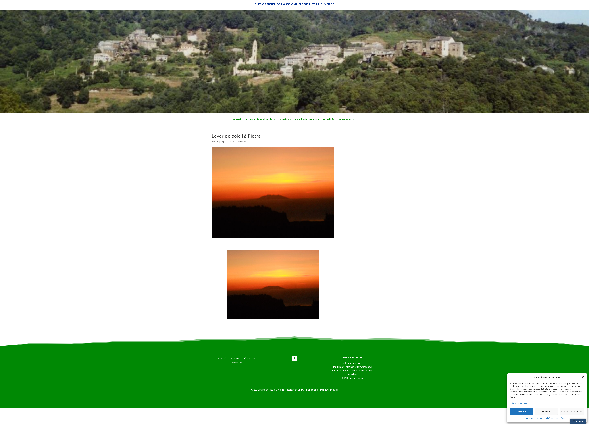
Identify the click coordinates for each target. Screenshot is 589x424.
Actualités (328, 119)
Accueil (237, 119)
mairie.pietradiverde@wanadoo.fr (355, 366)
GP (217, 141)
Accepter (521, 411)
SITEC (301, 389)
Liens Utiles (236, 363)
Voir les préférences (572, 411)
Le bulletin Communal (307, 119)
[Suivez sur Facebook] (294, 358)
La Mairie (284, 119)
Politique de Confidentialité (538, 418)
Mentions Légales (558, 418)
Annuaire (235, 358)
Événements (344, 119)
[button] (582, 377)
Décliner (546, 411)
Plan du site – (313, 389)
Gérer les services (519, 403)
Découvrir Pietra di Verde (258, 119)
